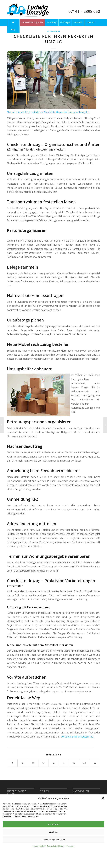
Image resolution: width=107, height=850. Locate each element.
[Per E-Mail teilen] (95, 763)
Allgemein (53, 31)
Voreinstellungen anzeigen (53, 839)
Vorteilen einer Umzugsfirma (77, 736)
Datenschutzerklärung (55, 846)
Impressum (70, 846)
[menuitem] (13, 22)
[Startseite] (13, 22)
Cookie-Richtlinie (39, 846)
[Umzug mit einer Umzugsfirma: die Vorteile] (2, 425)
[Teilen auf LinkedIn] (53, 763)
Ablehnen (53, 832)
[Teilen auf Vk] (74, 763)
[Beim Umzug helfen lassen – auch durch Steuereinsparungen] (105, 425)
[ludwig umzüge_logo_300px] (28, 11)
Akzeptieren (53, 824)
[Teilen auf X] (23, 763)
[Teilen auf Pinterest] (43, 763)
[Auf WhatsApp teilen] (33, 763)
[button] (102, 798)
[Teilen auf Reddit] (84, 763)
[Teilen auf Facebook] (12, 763)
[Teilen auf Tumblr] (64, 763)
